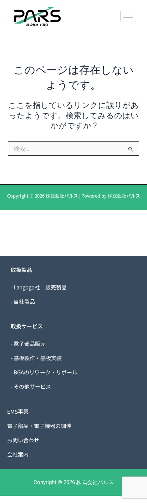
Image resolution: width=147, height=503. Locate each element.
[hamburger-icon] (128, 16)
